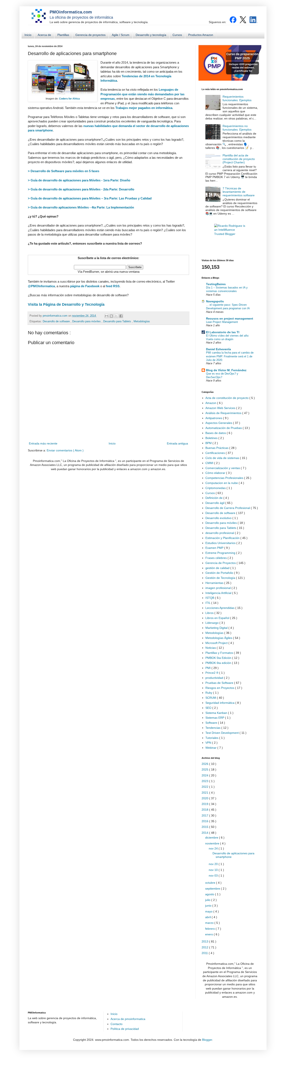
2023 (205, 781)
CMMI (209, 463)
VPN (208, 742)
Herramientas (214, 583)
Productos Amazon (200, 35)
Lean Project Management (222, 322)
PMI (208, 668)
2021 (205, 792)
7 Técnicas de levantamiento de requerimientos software (239, 192)
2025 (205, 769)
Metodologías (142, 321)
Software (211, 722)
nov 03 (214, 875)
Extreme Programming (220, 552)
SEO (208, 707)
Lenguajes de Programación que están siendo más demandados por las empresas (142, 94)
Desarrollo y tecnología (151, 35)
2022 (205, 786)
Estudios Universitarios (220, 543)
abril (208, 917)
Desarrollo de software (57, 321)
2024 (205, 775)
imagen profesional (218, 588)
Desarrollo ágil (215, 503)
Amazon (211, 403)
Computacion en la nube (222, 483)
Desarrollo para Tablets (117, 321)
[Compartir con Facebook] (121, 316)
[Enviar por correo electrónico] (106, 316)
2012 (205, 947)
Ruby (209, 692)
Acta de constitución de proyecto (227, 398)
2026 (205, 764)
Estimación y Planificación (222, 538)
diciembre (212, 837)
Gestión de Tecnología (220, 577)
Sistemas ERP (215, 717)
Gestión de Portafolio (219, 572)
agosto (210, 894)
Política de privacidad (125, 1028)
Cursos (177, 35)
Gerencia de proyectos (90, 35)
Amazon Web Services (220, 408)
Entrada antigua (177, 443)
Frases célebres (216, 558)
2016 (205, 821)
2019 (205, 804)
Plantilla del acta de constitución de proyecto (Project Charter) (239, 159)
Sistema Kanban (216, 712)
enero (209, 934)
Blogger (207, 1039)
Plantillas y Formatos (219, 652)
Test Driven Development (222, 732)
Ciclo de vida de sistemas (222, 458)
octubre (210, 882)
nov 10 (214, 870)
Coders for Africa (69, 98)
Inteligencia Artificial (218, 593)
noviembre (212, 843)
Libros (209, 613)
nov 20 (214, 864)
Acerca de (44, 35)
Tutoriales (212, 737)
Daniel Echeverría (218, 349)
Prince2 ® (212, 672)
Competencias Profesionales (224, 478)
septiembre (213, 888)
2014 (205, 832)
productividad (214, 677)
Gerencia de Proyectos (221, 563)
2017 (205, 815)
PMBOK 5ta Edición (218, 657)
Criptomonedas (216, 488)
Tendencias (213, 727)
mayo (209, 911)
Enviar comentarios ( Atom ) (65, 450)
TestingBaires (216, 284)
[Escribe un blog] (111, 316)
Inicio (27, 35)
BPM (209, 443)
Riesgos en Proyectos (220, 687)
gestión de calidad (217, 568)
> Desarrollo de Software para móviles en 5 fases (63, 171)
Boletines (211, 438)
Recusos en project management (229, 318)
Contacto (116, 1024)
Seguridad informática (220, 702)
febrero (210, 928)
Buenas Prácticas (217, 448)
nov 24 (214, 848)
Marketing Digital (216, 627)
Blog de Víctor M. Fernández (226, 370)
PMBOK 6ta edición (218, 663)
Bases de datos (216, 433)
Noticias (211, 647)
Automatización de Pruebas (224, 428)
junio (208, 905)
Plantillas (63, 35)
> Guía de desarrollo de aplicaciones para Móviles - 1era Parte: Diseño (79, 180)
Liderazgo (212, 622)
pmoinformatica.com (55, 315)
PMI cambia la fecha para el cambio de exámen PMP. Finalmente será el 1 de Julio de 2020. (230, 356)
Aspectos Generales (219, 423)
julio (208, 900)
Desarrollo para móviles (87, 321)
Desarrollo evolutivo (218, 518)
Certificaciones (215, 453)
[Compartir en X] (116, 316)
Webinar (211, 747)
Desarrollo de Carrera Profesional (228, 508)
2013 (205, 941)
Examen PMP (214, 547)
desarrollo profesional (220, 533)
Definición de (214, 497)
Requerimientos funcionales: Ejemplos (237, 98)
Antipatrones (214, 418)
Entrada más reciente (43, 443)
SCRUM (211, 697)
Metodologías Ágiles (219, 638)
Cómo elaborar (215, 473)
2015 (205, 826)
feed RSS (113, 286)
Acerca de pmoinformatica (128, 1019)
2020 (205, 798)
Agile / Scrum (120, 35)
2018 (205, 809)
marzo (209, 922)
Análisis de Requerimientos (223, 413)
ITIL (208, 602)
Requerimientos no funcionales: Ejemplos (237, 127)
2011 (205, 953)
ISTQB (210, 597)
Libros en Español (217, 618)
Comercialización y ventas (223, 468)
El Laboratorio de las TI (222, 332)
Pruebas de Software (219, 682)
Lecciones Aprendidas (220, 608)
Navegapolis (215, 301)
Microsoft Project (216, 643)
